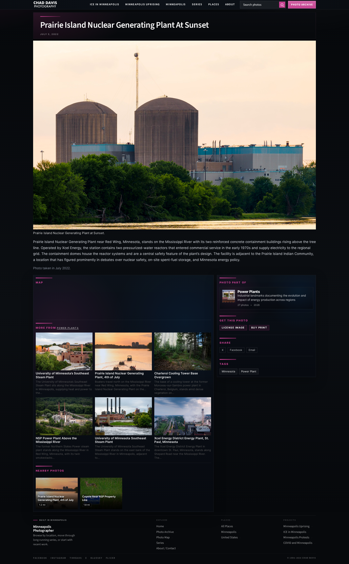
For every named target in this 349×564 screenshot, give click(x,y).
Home (160, 526)
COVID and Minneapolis (297, 543)
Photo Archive (165, 532)
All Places (227, 526)
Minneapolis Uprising (142, 4)
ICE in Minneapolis (104, 4)
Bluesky (96, 558)
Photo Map (163, 537)
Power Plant (248, 371)
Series (197, 4)
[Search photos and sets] (282, 5)
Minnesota (228, 371)
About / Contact (166, 548)
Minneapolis (176, 4)
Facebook (236, 350)
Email (252, 350)
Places (213, 4)
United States (229, 537)
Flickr (110, 558)
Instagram (58, 558)
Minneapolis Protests (296, 537)
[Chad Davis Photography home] (45, 4)
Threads (76, 558)
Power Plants (68, 328)
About (230, 4)
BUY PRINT (259, 327)
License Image (233, 327)
